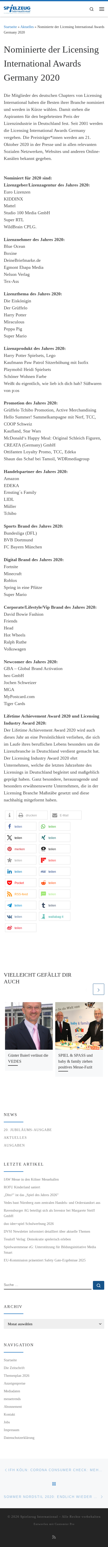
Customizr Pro (65, 1523)
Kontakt (9, 1414)
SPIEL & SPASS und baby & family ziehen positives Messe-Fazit (75, 1061)
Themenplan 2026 (16, 1376)
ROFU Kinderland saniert (22, 1187)
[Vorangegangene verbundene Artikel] (86, 989)
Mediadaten (12, 1391)
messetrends (12, 1399)
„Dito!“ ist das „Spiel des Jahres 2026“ (31, 1195)
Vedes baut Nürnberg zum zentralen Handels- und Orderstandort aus (52, 1203)
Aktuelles (27, 27)
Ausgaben (14, 1145)
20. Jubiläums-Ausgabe (28, 1130)
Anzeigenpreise (14, 1383)
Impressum (11, 1430)
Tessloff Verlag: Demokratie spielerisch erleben (37, 1239)
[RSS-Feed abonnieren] (54, 1537)
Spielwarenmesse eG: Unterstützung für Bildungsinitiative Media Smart (50, 1249)
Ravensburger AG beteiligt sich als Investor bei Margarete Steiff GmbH (49, 1213)
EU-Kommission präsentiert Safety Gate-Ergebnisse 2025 (45, 1260)
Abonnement (13, 1407)
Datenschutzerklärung (19, 1438)
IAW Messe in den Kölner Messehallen (31, 1179)
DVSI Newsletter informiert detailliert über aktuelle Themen (47, 1231)
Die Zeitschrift (14, 1368)
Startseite (10, 27)
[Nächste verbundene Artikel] (98, 989)
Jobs (7, 1422)
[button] (9, 815)
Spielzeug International (39, 1516)
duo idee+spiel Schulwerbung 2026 (29, 1224)
